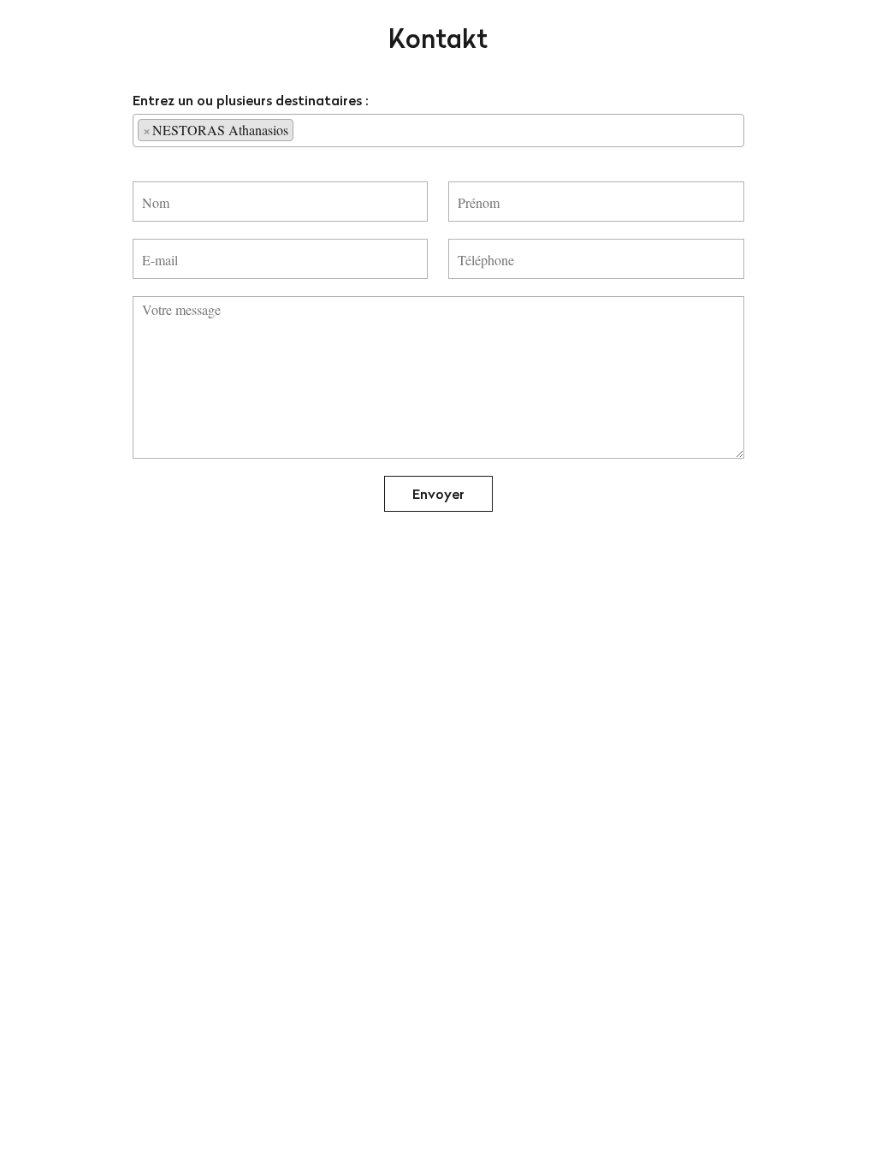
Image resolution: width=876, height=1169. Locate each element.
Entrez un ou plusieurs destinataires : (251, 100)
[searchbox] (303, 129)
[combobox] (438, 130)
